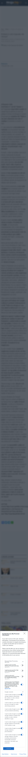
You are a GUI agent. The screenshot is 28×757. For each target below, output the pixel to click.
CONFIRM (8, 748)
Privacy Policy (22, 754)
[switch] (22, 665)
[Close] (24, 633)
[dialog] (14, 694)
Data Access (14, 754)
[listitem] (14, 662)
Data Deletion (5, 754)
